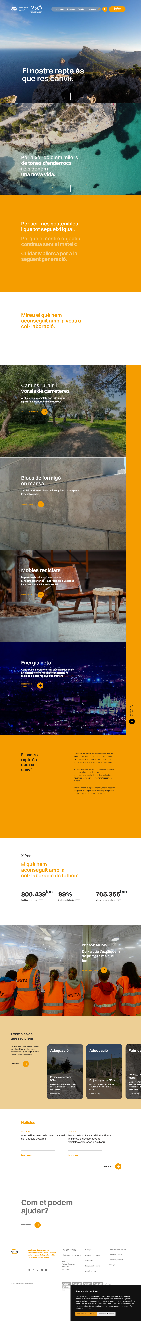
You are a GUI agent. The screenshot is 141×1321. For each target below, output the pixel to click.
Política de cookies (115, 1255)
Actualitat (81, 9)
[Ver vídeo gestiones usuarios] (105, 9)
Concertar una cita (90, 970)
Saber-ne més (55, 1094)
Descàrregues (90, 1271)
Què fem (59, 9)
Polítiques (88, 1250)
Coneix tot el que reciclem (132, 710)
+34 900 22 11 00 (69, 1250)
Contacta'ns (26, 1225)
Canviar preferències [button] (106, 1314)
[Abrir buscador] (99, 9)
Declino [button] (92, 1314)
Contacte (92, 9)
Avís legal (112, 1265)
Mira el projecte (28, 504)
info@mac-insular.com (71, 1255)
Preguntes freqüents (92, 1266)
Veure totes (107, 1166)
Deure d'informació (92, 1255)
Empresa (70, 9)
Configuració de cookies (117, 1250)
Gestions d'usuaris (117, 9)
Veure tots (15, 1064)
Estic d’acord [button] (81, 1314)
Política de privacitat (116, 1260)
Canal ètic (89, 1260)
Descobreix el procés (30, 412)
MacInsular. (19, 1284)
